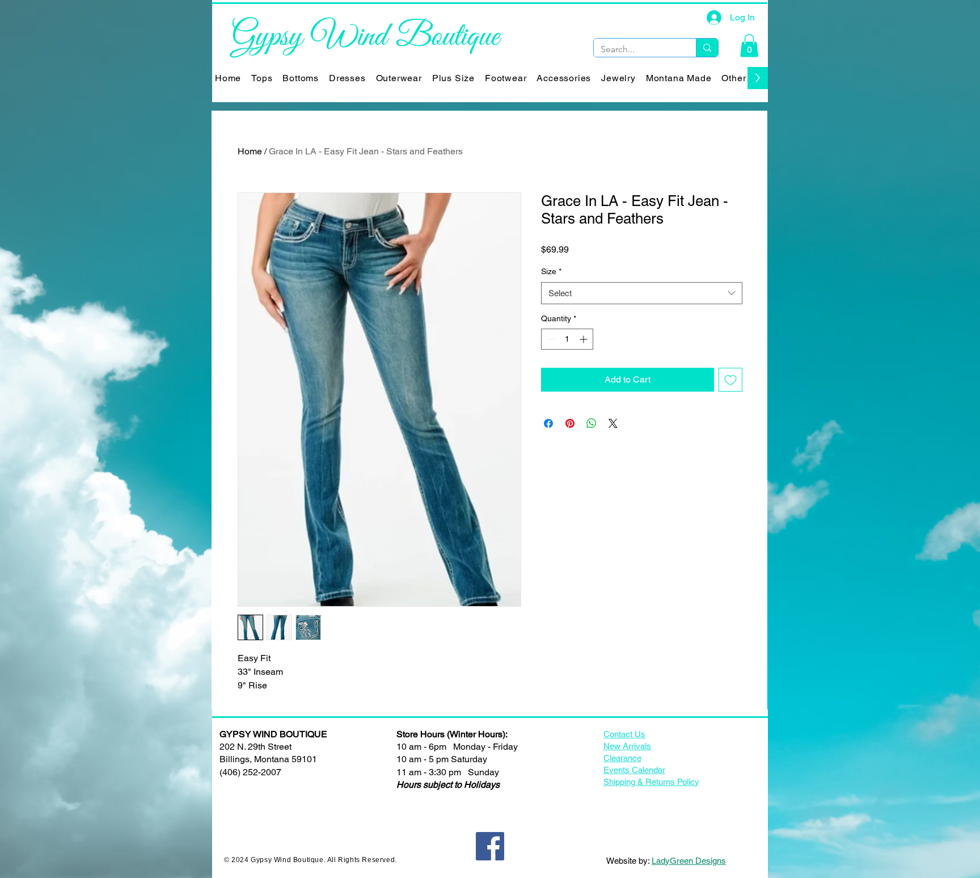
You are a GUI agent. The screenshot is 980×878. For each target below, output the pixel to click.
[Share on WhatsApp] (591, 423)
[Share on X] (613, 423)
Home (250, 151)
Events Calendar (634, 770)
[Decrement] (550, 339)
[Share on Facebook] (548, 423)
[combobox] (641, 293)
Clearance (622, 758)
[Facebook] (490, 846)
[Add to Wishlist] (730, 380)
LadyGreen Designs (689, 861)
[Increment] (584, 339)
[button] (749, 45)
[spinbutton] (567, 339)
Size (551, 271)
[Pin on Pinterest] (570, 423)
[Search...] (707, 48)
